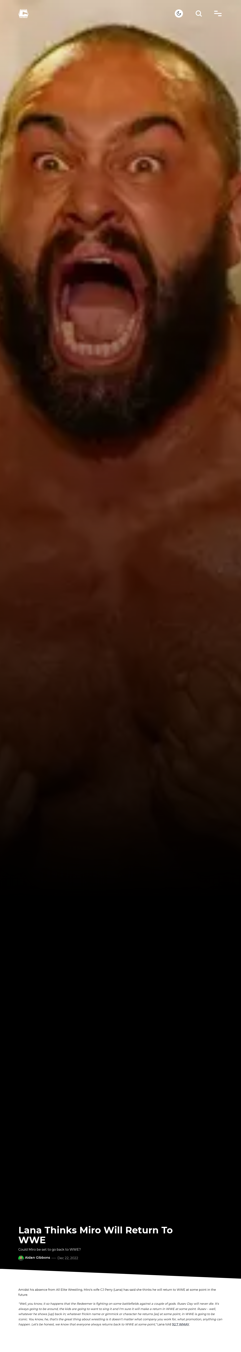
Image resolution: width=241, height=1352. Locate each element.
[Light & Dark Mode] (179, 13)
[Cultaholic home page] (96, 13)
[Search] (198, 13)
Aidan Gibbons (37, 1258)
